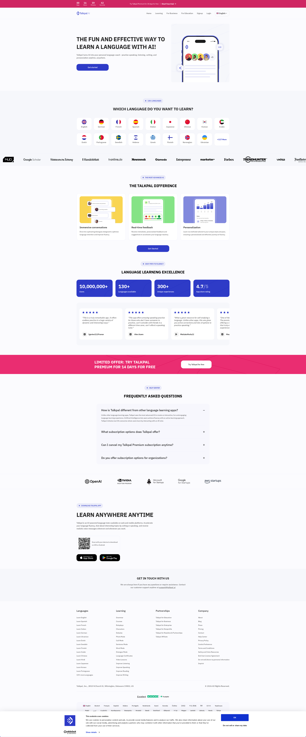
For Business (172, 13)
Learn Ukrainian (82, 637)
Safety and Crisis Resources (208, 652)
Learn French (81, 625)
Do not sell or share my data (235, 725)
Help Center (154, 388)
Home (148, 13)
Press (200, 625)
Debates (119, 633)
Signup (200, 13)
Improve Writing (122, 675)
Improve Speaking (123, 667)
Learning (159, 13)
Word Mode (120, 648)
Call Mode (119, 640)
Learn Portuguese (83, 671)
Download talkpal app (91, 506)
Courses (119, 621)
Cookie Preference (205, 644)
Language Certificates (124, 656)
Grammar (119, 617)
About (200, 617)
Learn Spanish (81, 621)
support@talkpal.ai (167, 587)
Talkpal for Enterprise (164, 625)
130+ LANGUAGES (154, 101)
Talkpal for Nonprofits (164, 629)
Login (209, 13)
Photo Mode (120, 637)
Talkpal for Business (163, 621)
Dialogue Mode (121, 652)
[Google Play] (110, 557)
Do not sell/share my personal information (214, 660)
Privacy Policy (203, 640)
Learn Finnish (81, 648)
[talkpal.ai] (83, 13)
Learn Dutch (80, 640)
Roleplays (119, 625)
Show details (91, 732)
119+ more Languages (84, 675)
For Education (187, 13)
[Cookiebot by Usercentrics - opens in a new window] (70, 732)
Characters (120, 629)
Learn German (81, 633)
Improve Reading (122, 671)
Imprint (201, 663)
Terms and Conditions (206, 648)
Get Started (153, 248)
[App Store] (86, 557)
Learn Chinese (81, 656)
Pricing (200, 629)
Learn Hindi (80, 660)
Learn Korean (81, 667)
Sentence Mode (122, 644)
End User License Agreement (209, 656)
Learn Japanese (82, 663)
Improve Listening (123, 663)
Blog (200, 621)
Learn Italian (81, 629)
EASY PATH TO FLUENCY (154, 264)
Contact (201, 633)
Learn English (81, 617)
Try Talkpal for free (196, 364)
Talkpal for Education (164, 617)
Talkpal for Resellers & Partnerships (169, 633)
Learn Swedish (81, 644)
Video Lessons (121, 660)
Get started (92, 67)
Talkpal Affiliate (162, 637)
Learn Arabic (81, 652)
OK (234, 718)
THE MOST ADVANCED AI (154, 177)
